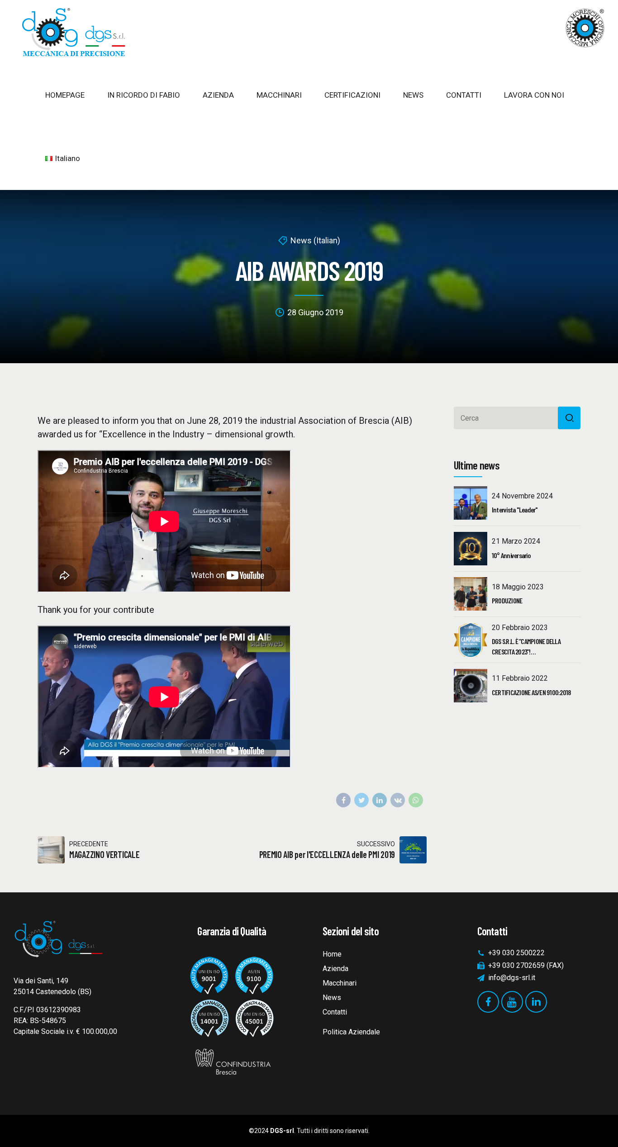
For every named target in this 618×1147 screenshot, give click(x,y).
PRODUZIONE (507, 600)
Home (332, 954)
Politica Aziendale (351, 1032)
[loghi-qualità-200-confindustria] (231, 1014)
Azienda (335, 968)
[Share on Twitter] (361, 800)
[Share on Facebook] (343, 800)
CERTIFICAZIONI (352, 95)
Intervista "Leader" (515, 509)
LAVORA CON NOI (534, 95)
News (332, 997)
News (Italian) (315, 240)
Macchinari (340, 983)
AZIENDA (218, 95)
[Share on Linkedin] (379, 800)
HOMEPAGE (65, 95)
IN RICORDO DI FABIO (143, 95)
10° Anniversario (511, 555)
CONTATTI (463, 95)
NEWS (413, 95)
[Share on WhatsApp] (416, 800)
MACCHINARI (279, 95)
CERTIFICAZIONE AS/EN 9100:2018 (531, 692)
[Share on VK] (397, 800)
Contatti (335, 1012)
